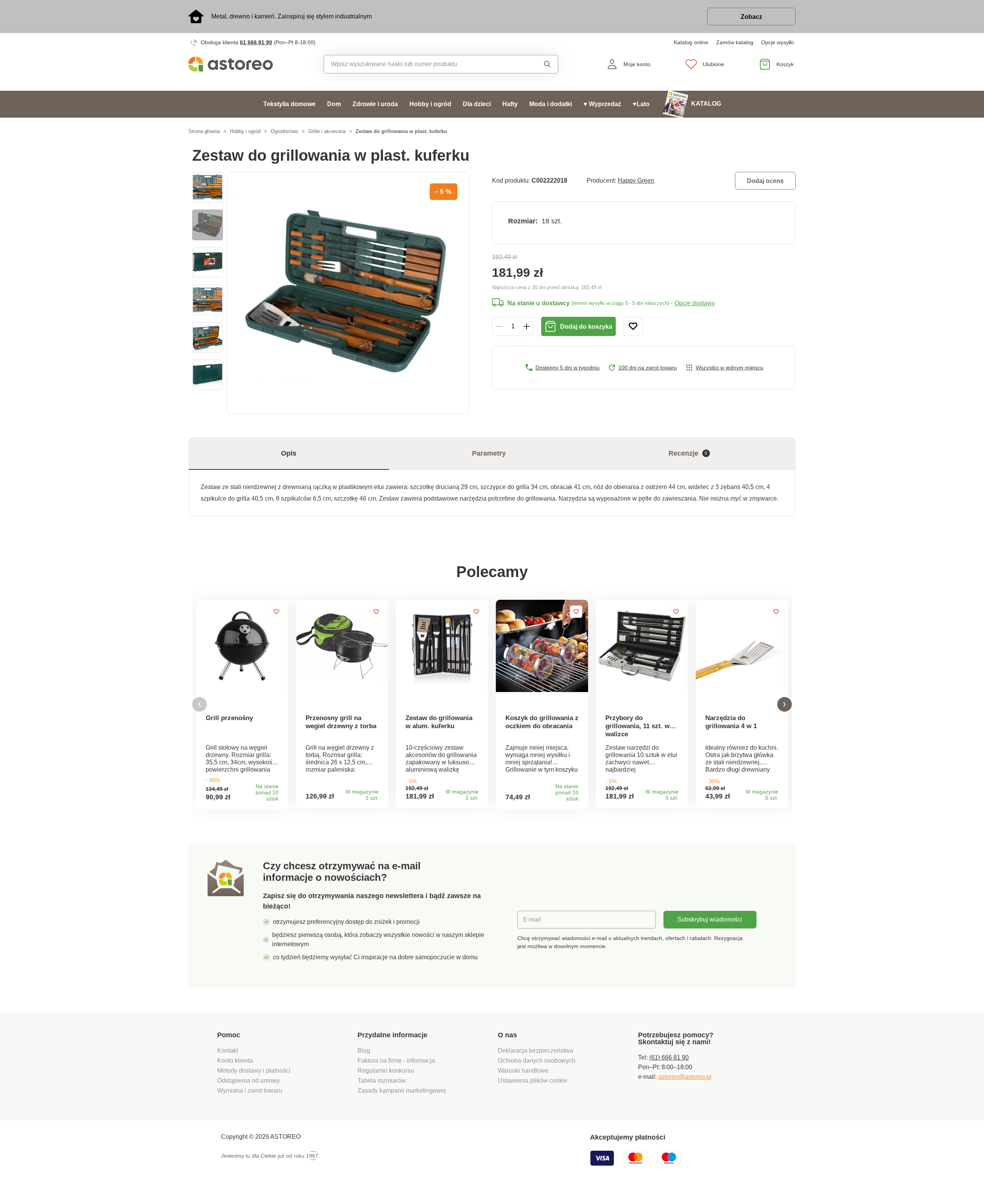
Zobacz (751, 16)
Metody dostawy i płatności (254, 1070)
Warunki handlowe (523, 1070)
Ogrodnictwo (284, 131)
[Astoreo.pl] (235, 64)
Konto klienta (235, 1060)
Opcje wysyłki (777, 42)
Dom (334, 104)
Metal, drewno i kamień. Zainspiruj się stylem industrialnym (291, 16)
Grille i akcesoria (327, 131)
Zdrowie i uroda (375, 104)
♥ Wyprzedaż (602, 104)
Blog (363, 1050)
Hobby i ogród (430, 104)
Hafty (510, 104)
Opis (288, 453)
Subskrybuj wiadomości (709, 919)
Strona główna (204, 131)
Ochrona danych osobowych (536, 1060)
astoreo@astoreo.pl (684, 1076)
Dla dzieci (477, 104)
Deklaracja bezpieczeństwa (535, 1050)
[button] (199, 704)
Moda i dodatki (550, 104)
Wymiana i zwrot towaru (250, 1090)
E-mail (532, 919)
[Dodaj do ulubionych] (633, 326)
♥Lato (641, 104)
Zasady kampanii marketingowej (401, 1090)
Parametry (489, 453)
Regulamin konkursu (385, 1070)
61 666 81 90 (256, 42)
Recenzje (688, 453)
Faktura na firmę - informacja (396, 1060)
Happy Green (636, 180)
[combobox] (423, 64)
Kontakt (227, 1050)
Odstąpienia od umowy (248, 1080)
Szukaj (539, 64)
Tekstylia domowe (289, 104)
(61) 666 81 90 (669, 1057)
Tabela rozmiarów (381, 1080)
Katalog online (691, 42)
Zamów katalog (734, 42)
